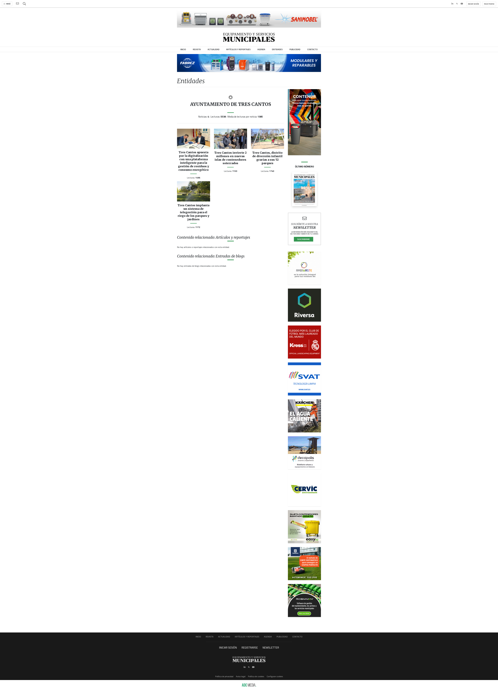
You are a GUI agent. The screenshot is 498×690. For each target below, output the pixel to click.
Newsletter (270, 647)
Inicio (198, 636)
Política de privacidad (224, 676)
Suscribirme (303, 239)
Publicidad (282, 636)
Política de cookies (256, 676)
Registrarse (489, 4)
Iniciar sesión (473, 4)
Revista (209, 636)
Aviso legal (240, 676)
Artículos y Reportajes (247, 636)
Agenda (268, 636)
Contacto (297, 636)
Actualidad (224, 636)
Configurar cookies (275, 676)
